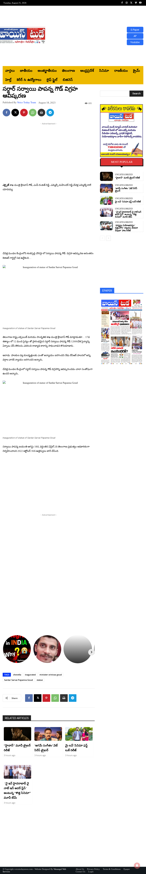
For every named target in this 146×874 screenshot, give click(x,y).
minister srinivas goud (51, 674)
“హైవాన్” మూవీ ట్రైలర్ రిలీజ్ (127, 178)
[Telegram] (50, 112)
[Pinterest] (24, 112)
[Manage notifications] (137, 866)
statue (40, 679)
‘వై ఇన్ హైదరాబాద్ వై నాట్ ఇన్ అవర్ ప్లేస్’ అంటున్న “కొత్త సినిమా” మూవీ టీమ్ (128, 214)
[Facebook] (122, 3)
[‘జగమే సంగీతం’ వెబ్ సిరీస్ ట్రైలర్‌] (48, 734)
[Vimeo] (135, 3)
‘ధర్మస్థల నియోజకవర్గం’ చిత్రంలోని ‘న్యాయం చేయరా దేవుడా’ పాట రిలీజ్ (126, 227)
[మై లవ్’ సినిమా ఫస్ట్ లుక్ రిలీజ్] (79, 734)
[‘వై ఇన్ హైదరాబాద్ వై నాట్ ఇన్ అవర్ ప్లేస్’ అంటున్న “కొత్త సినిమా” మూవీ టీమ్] (17, 772)
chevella (17, 674)
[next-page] (108, 238)
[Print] (41, 112)
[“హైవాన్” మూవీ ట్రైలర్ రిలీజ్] (17, 734)
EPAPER (107, 290)
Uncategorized (124, 175)
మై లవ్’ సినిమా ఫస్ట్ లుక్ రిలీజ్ (128, 201)
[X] (131, 3)
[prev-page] (102, 238)
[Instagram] (126, 3)
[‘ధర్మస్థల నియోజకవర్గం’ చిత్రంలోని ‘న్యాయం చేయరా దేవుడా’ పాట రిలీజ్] (106, 225)
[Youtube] (140, 3)
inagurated (30, 674)
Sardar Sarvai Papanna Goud (18, 679)
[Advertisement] (96, 35)
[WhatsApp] (32, 112)
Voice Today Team (26, 102)
